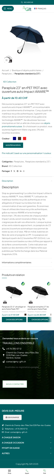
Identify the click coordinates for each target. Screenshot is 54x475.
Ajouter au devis (13, 145)
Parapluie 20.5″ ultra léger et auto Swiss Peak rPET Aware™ (14, 309)
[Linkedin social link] (20, 171)
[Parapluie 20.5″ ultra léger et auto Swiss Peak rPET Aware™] (14, 292)
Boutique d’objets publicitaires (26, 70)
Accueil (5, 70)
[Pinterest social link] (17, 171)
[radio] (14, 138)
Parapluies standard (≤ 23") (27, 73)
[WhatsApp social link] (23, 171)
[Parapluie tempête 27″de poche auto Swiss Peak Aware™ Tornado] (40, 292)
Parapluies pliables (40, 311)
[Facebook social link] (11, 171)
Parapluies (7, 73)
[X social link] (14, 171)
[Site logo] (27, 8)
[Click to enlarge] (6, 60)
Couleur (5, 138)
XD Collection (9, 81)
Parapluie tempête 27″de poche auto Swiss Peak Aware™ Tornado (38, 309)
